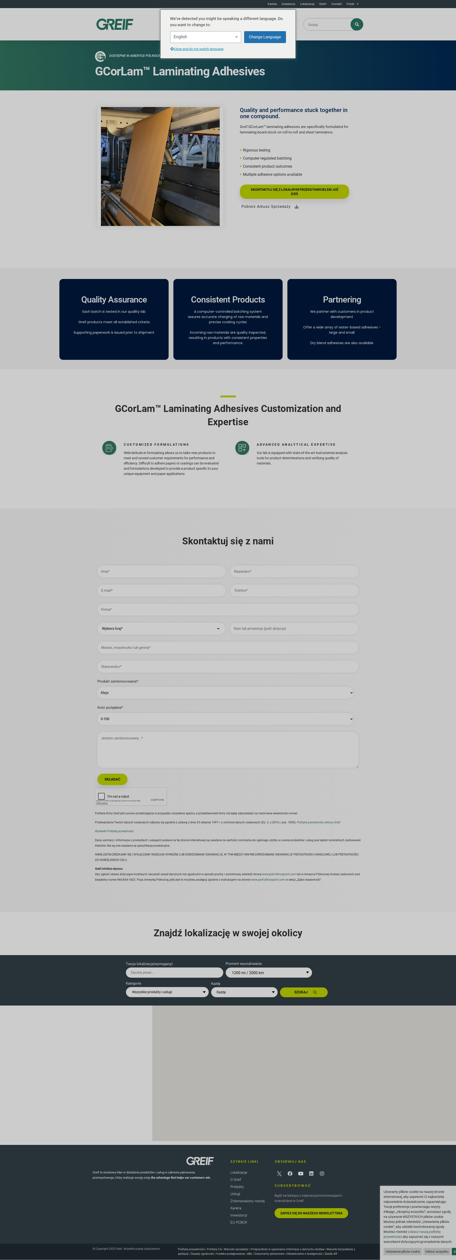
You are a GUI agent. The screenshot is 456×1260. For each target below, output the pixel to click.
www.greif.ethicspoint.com (279, 874)
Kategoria (133, 983)
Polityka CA (214, 1249)
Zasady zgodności (202, 1253)
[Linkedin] (311, 1173)
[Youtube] (300, 1173)
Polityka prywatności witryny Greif (318, 822)
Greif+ (323, 4)
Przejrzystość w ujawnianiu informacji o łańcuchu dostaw (287, 1249)
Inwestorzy (288, 4)
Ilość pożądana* (110, 707)
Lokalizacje (307, 4)
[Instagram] (322, 1173)
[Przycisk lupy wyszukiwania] (357, 24)
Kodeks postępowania (230, 1253)
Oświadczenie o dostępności (304, 1253)
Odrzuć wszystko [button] (436, 1251)
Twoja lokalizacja (149, 964)
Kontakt (337, 4)
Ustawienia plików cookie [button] (403, 1251)
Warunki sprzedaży (236, 1249)
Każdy (215, 984)
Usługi (235, 1194)
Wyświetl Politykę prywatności (114, 831)
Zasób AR (331, 1253)
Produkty (237, 1187)
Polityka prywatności (191, 1249)
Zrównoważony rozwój (247, 1201)
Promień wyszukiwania (244, 964)
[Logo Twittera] (279, 1173)
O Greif (235, 1179)
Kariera (272, 4)
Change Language (265, 36)
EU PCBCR (238, 1222)
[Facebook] (290, 1173)
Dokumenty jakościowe (269, 1253)
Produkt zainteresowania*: (118, 681)
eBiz (249, 1253)
